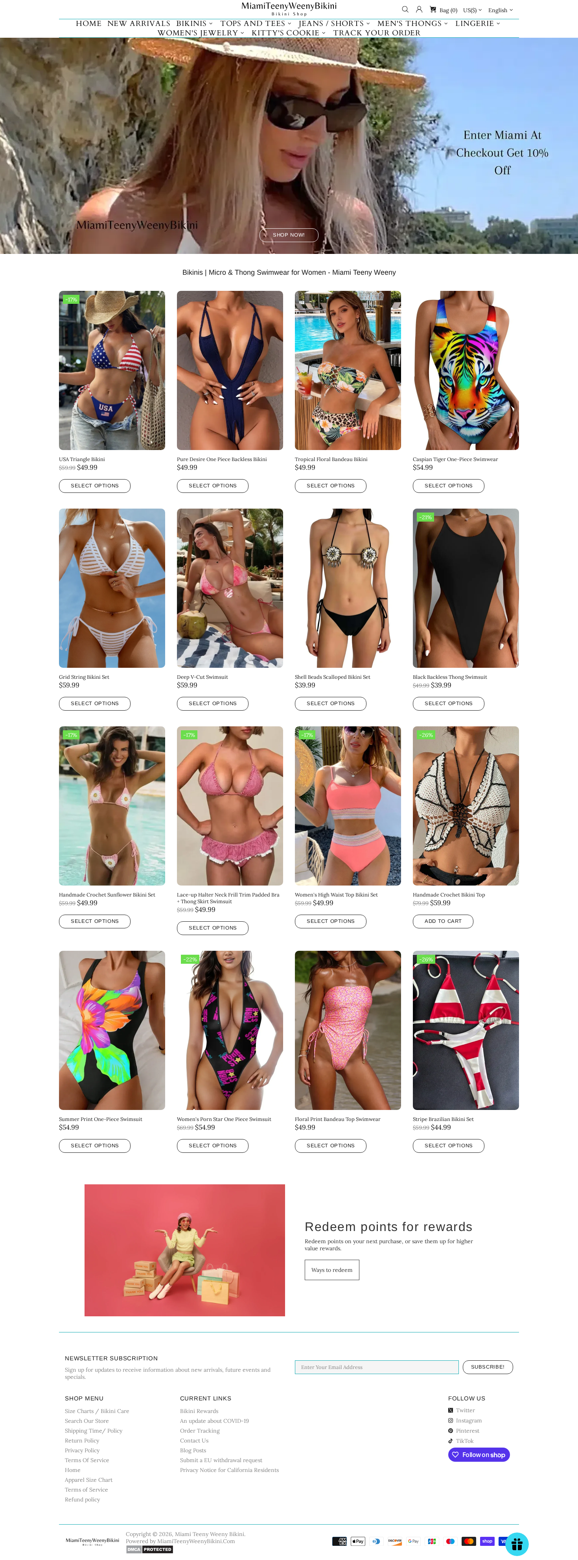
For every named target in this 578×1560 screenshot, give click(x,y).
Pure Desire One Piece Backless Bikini (222, 459)
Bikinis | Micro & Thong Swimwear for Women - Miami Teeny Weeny (289, 272)
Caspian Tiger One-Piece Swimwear (455, 459)
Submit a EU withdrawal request (221, 1460)
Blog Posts (193, 1450)
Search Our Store (87, 1420)
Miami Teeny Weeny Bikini (289, 9)
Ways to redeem (332, 1269)
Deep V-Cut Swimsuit (202, 677)
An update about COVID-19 (214, 1420)
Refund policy (82, 1499)
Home (73, 1470)
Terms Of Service (87, 1460)
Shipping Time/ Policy (93, 1430)
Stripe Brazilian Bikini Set (443, 1119)
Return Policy (82, 1440)
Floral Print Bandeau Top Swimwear (338, 1119)
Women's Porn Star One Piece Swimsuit (224, 1119)
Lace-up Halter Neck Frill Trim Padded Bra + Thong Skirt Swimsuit (228, 898)
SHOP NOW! (289, 235)
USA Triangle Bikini (82, 459)
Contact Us (194, 1440)
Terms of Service (86, 1489)
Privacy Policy (82, 1450)
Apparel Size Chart (88, 1479)
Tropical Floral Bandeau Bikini (331, 459)
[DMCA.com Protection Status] (149, 1549)
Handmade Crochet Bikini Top (449, 894)
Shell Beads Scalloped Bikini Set (332, 677)
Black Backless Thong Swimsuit (450, 677)
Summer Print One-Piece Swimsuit (100, 1119)
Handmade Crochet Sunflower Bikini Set (107, 894)
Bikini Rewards (199, 1411)
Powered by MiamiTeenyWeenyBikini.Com (180, 1541)
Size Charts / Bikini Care (97, 1411)
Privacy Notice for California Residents (229, 1470)
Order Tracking (200, 1430)
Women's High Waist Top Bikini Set (336, 894)
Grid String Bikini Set (84, 677)
